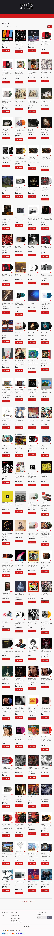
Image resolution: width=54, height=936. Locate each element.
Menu (4, 16)
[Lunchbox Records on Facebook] (26, 926)
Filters (49, 26)
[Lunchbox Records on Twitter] (24, 926)
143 (31, 901)
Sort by (3, 26)
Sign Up (49, 917)
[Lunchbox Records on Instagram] (29, 926)
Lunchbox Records (13, 930)
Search (3, 915)
